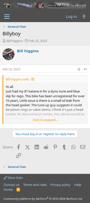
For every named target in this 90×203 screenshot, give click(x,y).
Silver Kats (15, 177)
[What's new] (84, 16)
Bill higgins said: (17, 79)
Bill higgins (14, 40)
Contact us (12, 184)
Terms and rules (35, 184)
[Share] (79, 69)
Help (77, 184)
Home (8, 189)
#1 (86, 69)
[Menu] (7, 17)
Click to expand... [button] (45, 120)
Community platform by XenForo (43, 198)
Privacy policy (60, 184)
